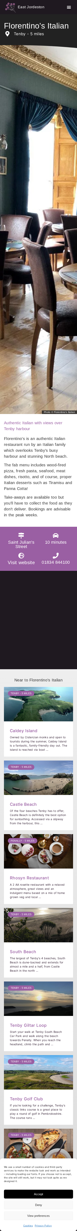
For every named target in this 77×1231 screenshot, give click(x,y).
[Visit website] (21, 556)
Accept (38, 1194)
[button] (69, 7)
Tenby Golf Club (26, 1098)
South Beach (23, 951)
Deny (38, 1205)
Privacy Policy (43, 1225)
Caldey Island (24, 730)
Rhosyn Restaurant (29, 877)
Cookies (28, 1225)
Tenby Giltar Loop (28, 1025)
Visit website (21, 562)
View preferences (38, 1215)
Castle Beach (23, 804)
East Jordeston (31, 7)
